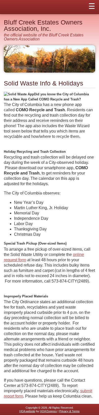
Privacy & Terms (69, 411)
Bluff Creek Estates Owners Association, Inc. (43, 25)
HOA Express (48, 411)
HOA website (27, 411)
